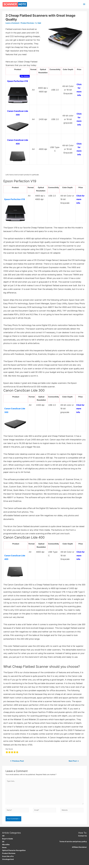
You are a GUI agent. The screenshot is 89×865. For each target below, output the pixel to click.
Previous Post (17, 761)
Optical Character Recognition (14, 850)
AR (3, 836)
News (4, 847)
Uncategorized (8, 859)
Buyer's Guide (7, 839)
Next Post (74, 761)
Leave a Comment (12, 23)
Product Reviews (27, 23)
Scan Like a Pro (8, 856)
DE (3, 842)
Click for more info (80, 199)
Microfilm (6, 845)
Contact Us (82, 836)
